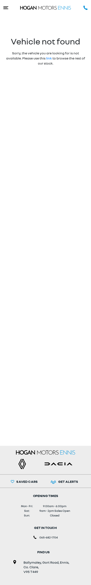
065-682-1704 (48, 537)
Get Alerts (68, 481)
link (49, 58)
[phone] (82, 7)
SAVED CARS (27, 481)
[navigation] (9, 7)
